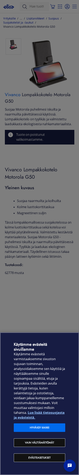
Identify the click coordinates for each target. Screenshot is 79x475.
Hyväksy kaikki (39, 427)
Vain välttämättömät (39, 443)
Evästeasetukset (39, 458)
